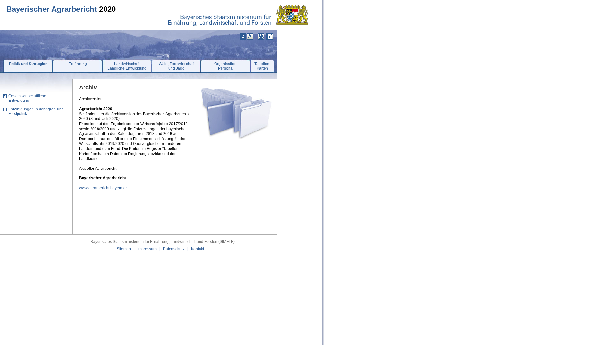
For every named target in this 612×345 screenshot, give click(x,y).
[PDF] (270, 36)
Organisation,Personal (225, 66)
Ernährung (78, 64)
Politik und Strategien (28, 64)
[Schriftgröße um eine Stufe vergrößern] (250, 36)
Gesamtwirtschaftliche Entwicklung (27, 98)
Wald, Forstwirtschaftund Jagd (176, 66)
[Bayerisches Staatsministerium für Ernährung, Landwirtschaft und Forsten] (241, 28)
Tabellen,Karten (262, 66)
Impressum (147, 249)
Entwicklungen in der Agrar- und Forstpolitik (36, 111)
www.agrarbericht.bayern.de (103, 188)
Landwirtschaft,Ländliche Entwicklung (127, 66)
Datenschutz (174, 249)
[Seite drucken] (261, 36)
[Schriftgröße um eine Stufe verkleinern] (243, 36)
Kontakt (197, 249)
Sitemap (124, 249)
